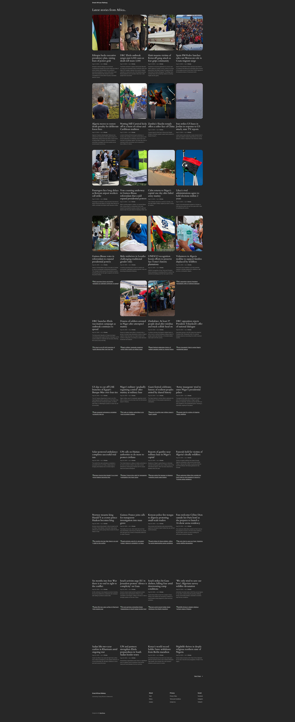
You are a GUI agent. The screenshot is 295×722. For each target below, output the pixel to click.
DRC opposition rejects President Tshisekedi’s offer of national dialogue (189, 324)
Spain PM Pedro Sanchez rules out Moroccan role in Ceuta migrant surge (189, 58)
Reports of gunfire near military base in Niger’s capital (159, 455)
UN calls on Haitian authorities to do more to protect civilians (132, 455)
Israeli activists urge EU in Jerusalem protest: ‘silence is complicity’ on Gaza (133, 583)
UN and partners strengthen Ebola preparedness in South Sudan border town (130, 650)
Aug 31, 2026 (95, 64)
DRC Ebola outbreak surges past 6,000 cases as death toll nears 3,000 (132, 58)
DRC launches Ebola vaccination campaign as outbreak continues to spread (104, 325)
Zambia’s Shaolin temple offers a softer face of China (161, 125)
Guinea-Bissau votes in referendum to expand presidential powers (103, 259)
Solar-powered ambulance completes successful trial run (105, 455)
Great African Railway (100, 3)
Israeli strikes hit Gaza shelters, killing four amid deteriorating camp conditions (160, 584)
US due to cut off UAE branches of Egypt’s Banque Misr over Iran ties (105, 390)
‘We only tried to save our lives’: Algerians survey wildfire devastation (188, 583)
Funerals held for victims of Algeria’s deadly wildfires (189, 453)
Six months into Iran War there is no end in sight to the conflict (104, 583)
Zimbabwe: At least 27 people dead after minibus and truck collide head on (160, 324)
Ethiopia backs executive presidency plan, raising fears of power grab (104, 58)
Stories (105, 64)
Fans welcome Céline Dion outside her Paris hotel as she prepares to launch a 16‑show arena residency (189, 519)
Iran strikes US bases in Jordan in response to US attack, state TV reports (188, 126)
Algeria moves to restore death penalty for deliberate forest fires (105, 126)
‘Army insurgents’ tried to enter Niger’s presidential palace (188, 390)
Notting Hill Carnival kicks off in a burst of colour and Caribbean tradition (133, 126)
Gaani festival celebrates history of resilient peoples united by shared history (160, 390)
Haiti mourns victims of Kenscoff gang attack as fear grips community (159, 58)
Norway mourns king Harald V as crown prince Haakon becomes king (104, 518)
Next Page (198, 676)
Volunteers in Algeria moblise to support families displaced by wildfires (189, 259)
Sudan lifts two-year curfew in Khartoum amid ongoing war (104, 649)
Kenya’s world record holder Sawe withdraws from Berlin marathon (159, 649)
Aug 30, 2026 (95, 264)
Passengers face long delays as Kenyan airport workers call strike (105, 193)
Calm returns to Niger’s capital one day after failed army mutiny (160, 193)
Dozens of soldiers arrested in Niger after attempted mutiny (133, 324)
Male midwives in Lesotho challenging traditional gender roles (133, 259)
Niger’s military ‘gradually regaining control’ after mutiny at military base (133, 390)
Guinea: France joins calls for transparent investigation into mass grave (132, 519)
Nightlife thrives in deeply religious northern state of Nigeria (189, 649)
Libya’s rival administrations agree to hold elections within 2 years (187, 194)
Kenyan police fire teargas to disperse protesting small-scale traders (160, 518)
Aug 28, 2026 (95, 523)
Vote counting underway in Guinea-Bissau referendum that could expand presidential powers (133, 194)
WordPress (102, 713)
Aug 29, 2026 (179, 329)
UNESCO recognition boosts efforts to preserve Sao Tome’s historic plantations (160, 260)
